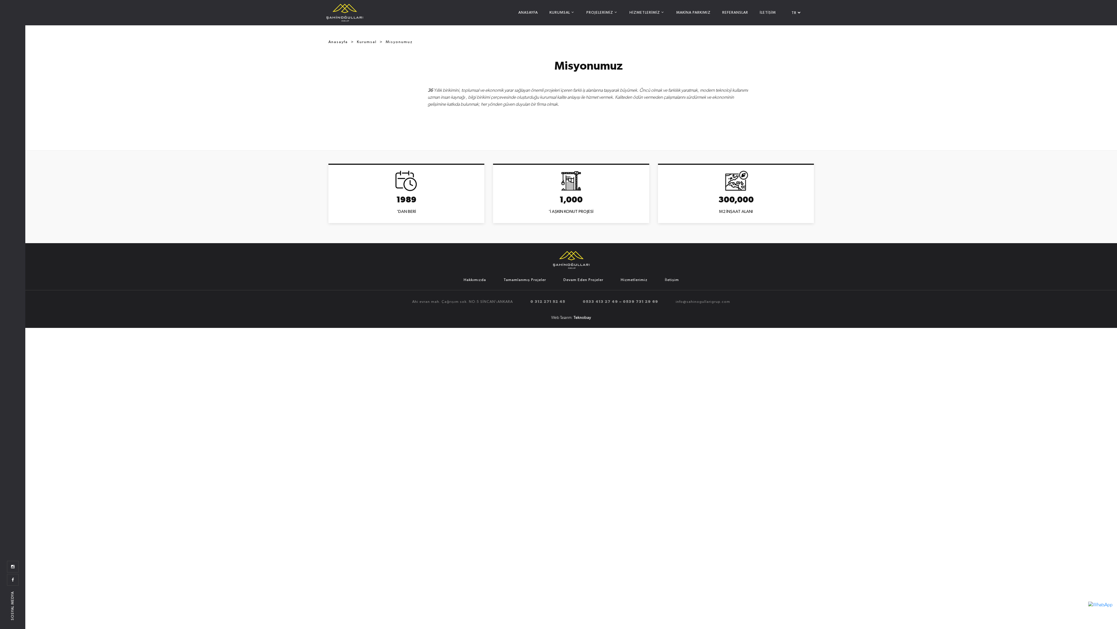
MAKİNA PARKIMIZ (693, 13)
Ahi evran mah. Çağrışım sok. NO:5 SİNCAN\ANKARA (462, 302)
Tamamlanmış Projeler (525, 280)
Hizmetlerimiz (634, 280)
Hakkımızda (475, 280)
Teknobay (582, 318)
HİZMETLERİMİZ (644, 13)
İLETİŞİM (768, 13)
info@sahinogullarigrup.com (703, 302)
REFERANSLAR (735, 13)
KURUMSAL (559, 13)
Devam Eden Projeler (583, 280)
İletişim (672, 280)
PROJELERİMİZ (599, 13)
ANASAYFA (528, 13)
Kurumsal (367, 42)
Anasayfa (338, 42)
